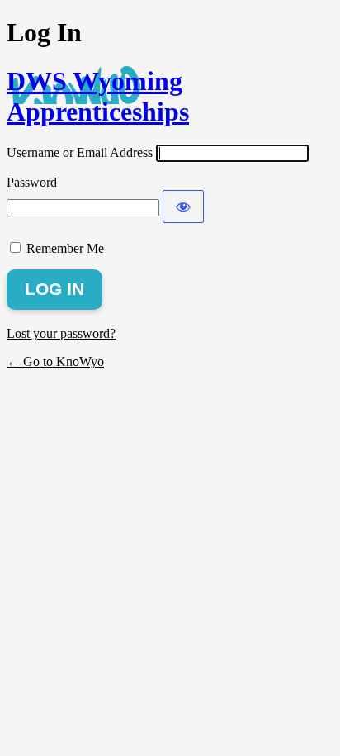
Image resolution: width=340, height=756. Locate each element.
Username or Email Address (80, 152)
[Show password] (183, 206)
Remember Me (65, 248)
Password (32, 182)
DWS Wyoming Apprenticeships (98, 96)
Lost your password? (61, 333)
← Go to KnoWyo (55, 361)
